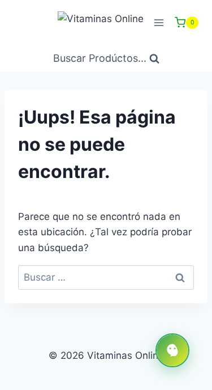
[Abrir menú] (158, 22)
